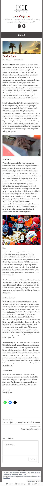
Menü (22, 35)
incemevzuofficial (18, 60)
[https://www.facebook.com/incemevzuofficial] (24, 26)
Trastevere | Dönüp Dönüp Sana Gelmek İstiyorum (21, 421)
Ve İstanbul (10, 312)
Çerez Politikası (6, 478)
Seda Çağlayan (21, 16)
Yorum (33, 459)
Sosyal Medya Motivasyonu (30, 427)
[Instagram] (19, 26)
